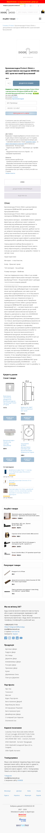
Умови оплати (10, 173)
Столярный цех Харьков (14, 717)
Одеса (6, 795)
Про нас (8, 689)
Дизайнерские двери (13, 714)
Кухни (7, 671)
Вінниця (7, 791)
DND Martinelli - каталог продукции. (18, 742)
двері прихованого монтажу (14, 144)
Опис (22, 182)
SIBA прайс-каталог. (13, 751)
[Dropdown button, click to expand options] (26, 6)
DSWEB (20, 780)
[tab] (22, 182)
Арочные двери (11, 649)
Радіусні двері (10, 652)
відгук (15, 634)
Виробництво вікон (12, 705)
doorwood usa (10, 721)
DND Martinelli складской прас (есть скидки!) (18, 746)
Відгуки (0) (22, 196)
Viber (6, 627)
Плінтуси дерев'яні (12, 678)
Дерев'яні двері (11, 658)
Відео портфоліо (11, 698)
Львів (38, 791)
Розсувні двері (10, 665)
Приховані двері (11, 668)
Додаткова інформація (22, 189)
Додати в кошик (26, 83)
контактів (15, 631)
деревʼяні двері (31, 142)
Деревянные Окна (12, 674)
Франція (28, 795)
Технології (9, 692)
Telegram (12, 627)
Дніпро (19, 791)
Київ (29, 791)
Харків (38, 795)
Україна (17, 795)
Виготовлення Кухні (12, 711)
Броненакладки (18, 99)
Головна (5, 25)
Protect (11, 25)
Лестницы (8, 655)
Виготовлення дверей (13, 701)
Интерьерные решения (13, 708)
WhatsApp (21, 627)
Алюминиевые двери (13, 662)
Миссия (8, 695)
